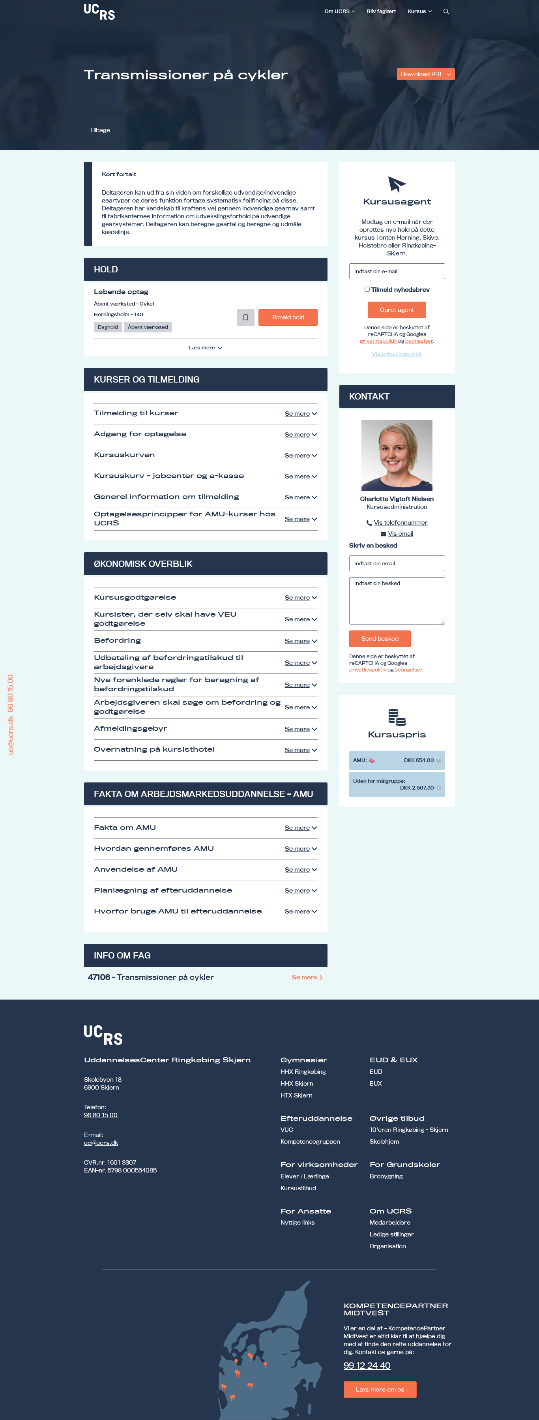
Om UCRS (337, 11)
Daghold (108, 327)
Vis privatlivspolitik (397, 353)
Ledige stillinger (392, 1234)
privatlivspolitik (378, 341)
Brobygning (386, 1176)
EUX (376, 1083)
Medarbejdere (390, 1222)
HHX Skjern (297, 1083)
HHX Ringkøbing (303, 1071)
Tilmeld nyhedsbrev (400, 289)
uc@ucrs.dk (101, 1142)
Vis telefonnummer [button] (401, 522)
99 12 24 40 (367, 1365)
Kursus (417, 11)
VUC (287, 1129)
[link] (125, 12)
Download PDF (423, 74)
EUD (376, 1071)
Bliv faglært (381, 11)
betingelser (419, 341)
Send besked (380, 638)
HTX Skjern (297, 1095)
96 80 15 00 (101, 1115)
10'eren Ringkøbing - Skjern (409, 1129)
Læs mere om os (380, 1389)
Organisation (388, 1246)
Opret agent (397, 309)
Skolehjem (384, 1141)
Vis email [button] (400, 533)
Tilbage (100, 130)
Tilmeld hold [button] (287, 317)
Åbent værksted (148, 327)
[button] (246, 317)
